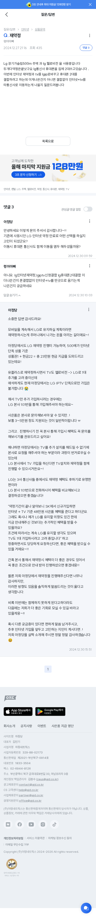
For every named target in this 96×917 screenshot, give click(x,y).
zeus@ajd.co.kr (47, 779)
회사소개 (9, 726)
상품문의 (40, 29)
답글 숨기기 (13, 295)
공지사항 (26, 726)
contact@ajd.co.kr (31, 784)
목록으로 (48, 141)
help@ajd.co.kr (28, 790)
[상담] (86, 908)
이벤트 (42, 726)
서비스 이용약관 (36, 838)
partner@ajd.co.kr (31, 795)
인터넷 (25, 29)
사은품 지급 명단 (63, 726)
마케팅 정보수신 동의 (60, 838)
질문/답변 (9, 29)
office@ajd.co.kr (30, 800)
